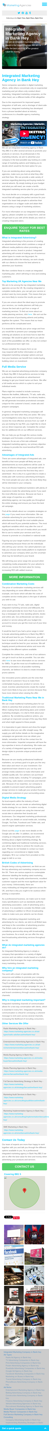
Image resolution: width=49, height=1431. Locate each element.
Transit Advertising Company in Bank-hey (23, 1379)
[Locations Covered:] (3, 4)
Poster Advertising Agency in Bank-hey (22, 1365)
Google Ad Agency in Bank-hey (19, 1371)
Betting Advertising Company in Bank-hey (23, 1393)
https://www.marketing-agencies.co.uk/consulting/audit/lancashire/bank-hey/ (24, 1100)
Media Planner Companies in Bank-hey (20, 1412)
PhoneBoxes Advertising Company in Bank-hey (24, 1383)
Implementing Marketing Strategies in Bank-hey (24, 1423)
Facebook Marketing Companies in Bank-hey (25, 1374)
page (8, 514)
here (30, 314)
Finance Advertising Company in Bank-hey (24, 1401)
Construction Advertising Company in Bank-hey (24, 1396)
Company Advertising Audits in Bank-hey (23, 1420)
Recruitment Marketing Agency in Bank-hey (24, 1406)
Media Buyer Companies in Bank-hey (20, 1409)
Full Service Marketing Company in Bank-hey (23, 1414)
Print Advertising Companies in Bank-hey (23, 1363)
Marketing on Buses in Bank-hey (20, 1376)
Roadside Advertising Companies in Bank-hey (25, 1368)
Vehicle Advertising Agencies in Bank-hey (23, 1403)
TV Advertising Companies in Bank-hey (22, 1360)
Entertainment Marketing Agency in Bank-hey (25, 1390)
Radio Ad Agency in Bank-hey (18, 1357)
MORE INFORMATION (24, 577)
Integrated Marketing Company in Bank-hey (22, 1352)
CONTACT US (24, 1166)
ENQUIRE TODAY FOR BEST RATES (24, 229)
